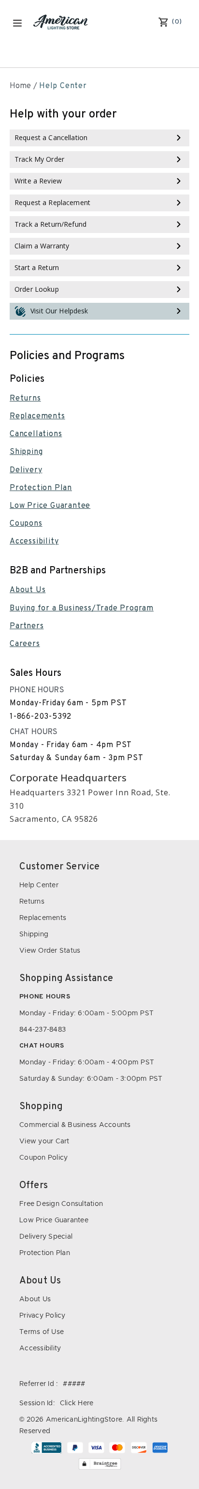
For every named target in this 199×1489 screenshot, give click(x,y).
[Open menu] (17, 23)
